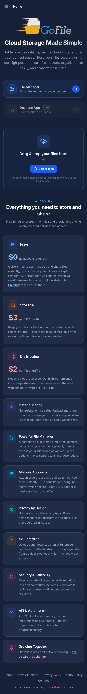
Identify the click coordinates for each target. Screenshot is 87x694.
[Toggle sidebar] (7, 6)
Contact (43, 680)
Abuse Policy (74, 675)
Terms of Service (27, 675)
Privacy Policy (52, 675)
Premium (14, 285)
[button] (43, 158)
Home (8, 675)
